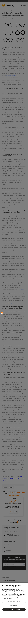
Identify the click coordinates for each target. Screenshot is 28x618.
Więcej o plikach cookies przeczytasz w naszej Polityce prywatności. (13, 597)
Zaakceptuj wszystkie (14, 609)
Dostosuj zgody (14, 605)
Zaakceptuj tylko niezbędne (14, 601)
